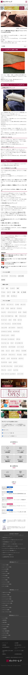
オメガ (19, 312)
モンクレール (14, 358)
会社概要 (16, 642)
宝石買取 (5, 637)
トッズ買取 (5, 579)
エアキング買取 (6, 594)
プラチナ (3, 296)
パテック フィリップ (12, 312)
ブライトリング (22, 316)
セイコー (3, 358)
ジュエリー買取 (6, 624)
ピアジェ (18, 350)
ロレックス (23, 304)
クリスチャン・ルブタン (6, 331)
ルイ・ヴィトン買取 (7, 567)
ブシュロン (19, 354)
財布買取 (5, 620)
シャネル (17, 304)
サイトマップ (5, 642)
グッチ (2, 308)
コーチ (8, 358)
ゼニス (12, 350)
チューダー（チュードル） (7, 366)
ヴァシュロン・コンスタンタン (8, 339)
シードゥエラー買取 (7, 598)
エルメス (3, 304)
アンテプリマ (4, 362)
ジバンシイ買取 (6, 582)
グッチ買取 (5, 571)
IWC (16, 316)
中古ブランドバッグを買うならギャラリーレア (13, 539)
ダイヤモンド (14, 296)
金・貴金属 (23, 292)
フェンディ (3, 312)
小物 (18, 292)
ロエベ (10, 319)
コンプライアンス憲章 (19, 650)
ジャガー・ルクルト (18, 366)
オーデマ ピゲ (16, 331)
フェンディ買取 (6, 577)
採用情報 (4, 645)
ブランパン (3, 370)
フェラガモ (23, 350)
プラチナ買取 (5, 633)
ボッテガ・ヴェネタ (16, 323)
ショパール (15, 370)
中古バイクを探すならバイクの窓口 (10, 546)
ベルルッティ (20, 327)
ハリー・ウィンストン (6, 323)
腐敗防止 (4, 654)
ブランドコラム (13, 275)
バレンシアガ (4, 327)
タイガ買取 (5, 605)
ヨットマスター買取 (7, 611)
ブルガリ (25, 312)
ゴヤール (18, 339)
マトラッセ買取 (6, 609)
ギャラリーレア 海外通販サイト (9, 550)
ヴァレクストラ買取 (7, 584)
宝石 (8, 296)
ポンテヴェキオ (12, 346)
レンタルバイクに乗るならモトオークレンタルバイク (14, 548)
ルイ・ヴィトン (10, 304)
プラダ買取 (5, 575)
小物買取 (5, 628)
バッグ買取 (5, 618)
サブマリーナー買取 (7, 596)
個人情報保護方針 (6, 647)
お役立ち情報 (21, 275)
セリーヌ (20, 319)
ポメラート (21, 358)
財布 (18, 288)
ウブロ (14, 319)
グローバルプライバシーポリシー (20, 648)
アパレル (3, 292)
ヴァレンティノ (12, 354)
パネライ (13, 335)
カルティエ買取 (6, 573)
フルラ (24, 354)
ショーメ (10, 370)
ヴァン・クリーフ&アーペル (7, 316)
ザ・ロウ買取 (5, 586)
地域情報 (3, 279)
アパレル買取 (5, 626)
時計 (7, 288)
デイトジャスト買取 (7, 607)
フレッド (8, 350)
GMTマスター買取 (7, 592)
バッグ (2, 288)
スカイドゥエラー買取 (7, 603)
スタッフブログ (4, 275)
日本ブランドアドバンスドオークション (11, 552)
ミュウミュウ (4, 354)
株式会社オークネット (7, 537)
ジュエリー (12, 288)
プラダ (7, 308)
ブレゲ (12, 343)
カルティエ (12, 308)
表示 (25, 46)
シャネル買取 (5, 569)
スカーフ (9, 292)
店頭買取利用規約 (18, 654)
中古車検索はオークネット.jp (9, 541)
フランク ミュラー (5, 335)
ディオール (19, 308)
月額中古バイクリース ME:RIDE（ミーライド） (13, 544)
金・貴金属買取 (6, 630)
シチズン (15, 362)
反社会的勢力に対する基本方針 (8, 651)
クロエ (2, 350)
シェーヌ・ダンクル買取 (8, 601)
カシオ (10, 362)
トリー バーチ (20, 373)
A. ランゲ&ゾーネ (19, 343)
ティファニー (4, 319)
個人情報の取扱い (18, 645)
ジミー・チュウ (20, 346)
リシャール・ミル (5, 343)
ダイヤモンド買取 (6, 635)
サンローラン (4, 346)
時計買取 (5, 622)
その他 (13, 292)
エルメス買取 (5, 564)
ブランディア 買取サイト (8, 554)
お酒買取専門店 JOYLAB (8, 556)
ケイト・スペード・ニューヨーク (8, 373)
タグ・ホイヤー (12, 327)
